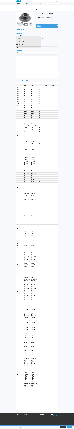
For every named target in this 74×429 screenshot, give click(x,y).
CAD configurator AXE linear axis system (43, 425)
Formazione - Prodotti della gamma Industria (29, 420)
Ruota (37, 6)
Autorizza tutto (70, 427)
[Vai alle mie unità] (56, 1)
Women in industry (19, 422)
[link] (54, 1)
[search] (57, 3)
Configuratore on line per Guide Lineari (43, 422)
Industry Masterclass (27, 423)
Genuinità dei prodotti (18, 420)
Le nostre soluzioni (32, 6)
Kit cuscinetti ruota (41, 6)
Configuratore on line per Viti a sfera (44, 423)
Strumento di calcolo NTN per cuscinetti (43, 420)
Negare (63, 427)
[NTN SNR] (18, 1)
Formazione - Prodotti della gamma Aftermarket (29, 422)
